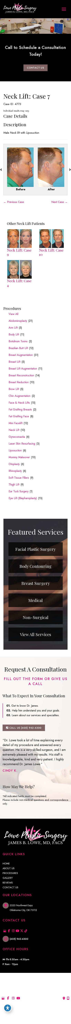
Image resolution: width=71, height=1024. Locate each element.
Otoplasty (14, 464)
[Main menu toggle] (63, 9)
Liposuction (15, 450)
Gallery (8, 878)
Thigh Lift (14, 485)
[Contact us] (64, 998)
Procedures (10, 873)
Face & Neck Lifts (19, 403)
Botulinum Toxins (18, 341)
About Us (8, 868)
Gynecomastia (17, 437)
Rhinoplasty (15, 471)
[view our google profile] (5, 931)
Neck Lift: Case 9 (19, 252)
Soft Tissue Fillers (19, 478)
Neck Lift (14, 430)
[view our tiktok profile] (26, 931)
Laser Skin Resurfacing (22, 444)
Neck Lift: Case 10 (51, 252)
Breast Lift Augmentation (23, 369)
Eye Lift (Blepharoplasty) (23, 498)
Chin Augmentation (20, 396)
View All (13, 314)
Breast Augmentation (21, 355)
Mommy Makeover (19, 457)
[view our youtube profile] (17, 931)
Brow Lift (14, 389)
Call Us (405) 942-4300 (25, 728)
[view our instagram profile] (13, 931)
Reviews (8, 882)
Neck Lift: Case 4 (19, 283)
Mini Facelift (15, 423)
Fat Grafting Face (19, 416)
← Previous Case (13, 202)
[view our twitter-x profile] (21, 931)
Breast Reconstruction (21, 375)
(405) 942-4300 (19, 939)
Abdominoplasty (18, 321)
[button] (35, 67)
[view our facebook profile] (9, 931)
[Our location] (68, 998)
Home (6, 863)
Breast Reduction (19, 382)
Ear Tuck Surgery (18, 491)
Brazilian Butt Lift (18, 348)
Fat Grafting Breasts (20, 409)
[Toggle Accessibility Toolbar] (7, 1008)
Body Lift (14, 334)
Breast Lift (14, 362)
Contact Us (10, 887)
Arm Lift (13, 328)
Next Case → (59, 202)
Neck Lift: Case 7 (26, 96)
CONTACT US (35, 67)
